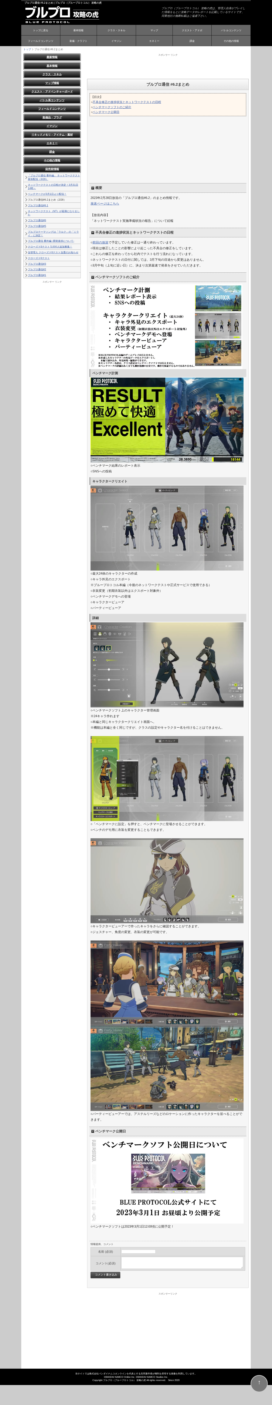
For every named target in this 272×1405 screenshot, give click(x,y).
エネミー (154, 41)
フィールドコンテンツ (40, 41)
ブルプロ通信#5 (37, 226)
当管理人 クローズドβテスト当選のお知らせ (53, 252)
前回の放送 (100, 242)
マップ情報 (52, 83)
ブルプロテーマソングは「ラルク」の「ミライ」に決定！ (53, 233)
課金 (192, 41)
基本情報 (78, 30)
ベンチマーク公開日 (106, 112)
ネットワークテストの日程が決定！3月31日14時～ (53, 186)
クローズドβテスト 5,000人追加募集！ (50, 246)
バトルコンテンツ (231, 30)
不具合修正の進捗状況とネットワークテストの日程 (127, 102)
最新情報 (52, 57)
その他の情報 (231, 41)
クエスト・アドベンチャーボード (52, 91)
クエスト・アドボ (192, 30)
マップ (154, 30)
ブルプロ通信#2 (37, 269)
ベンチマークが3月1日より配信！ (47, 194)
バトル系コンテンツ (52, 100)
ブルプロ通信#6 (37, 220)
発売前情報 (52, 169)
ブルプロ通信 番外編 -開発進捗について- (51, 240)
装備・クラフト (78, 41)
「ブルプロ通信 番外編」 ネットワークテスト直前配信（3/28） (54, 177)
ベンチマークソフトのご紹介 (112, 107)
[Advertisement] (168, 66)
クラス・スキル (116, 30)
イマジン (116, 41)
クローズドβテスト (39, 258)
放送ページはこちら (105, 203)
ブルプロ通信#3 (37, 263)
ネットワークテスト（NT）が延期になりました (54, 213)
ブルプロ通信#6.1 (38, 205)
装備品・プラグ (52, 117)
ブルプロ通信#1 (37, 275)
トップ (27, 49)
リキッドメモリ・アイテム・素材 (52, 134)
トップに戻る (40, 30)
